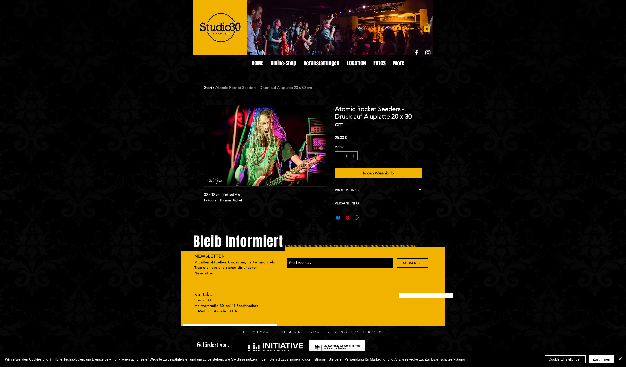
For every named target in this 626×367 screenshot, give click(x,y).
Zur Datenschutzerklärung (445, 359)
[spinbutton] (346, 156)
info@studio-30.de (222, 311)
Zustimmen (601, 359)
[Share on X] (366, 218)
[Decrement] (339, 156)
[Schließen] (620, 359)
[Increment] (354, 156)
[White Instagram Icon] (428, 52)
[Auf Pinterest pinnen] (347, 218)
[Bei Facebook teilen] (338, 218)
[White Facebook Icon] (416, 52)
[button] (427, 27)
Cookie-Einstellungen (565, 359)
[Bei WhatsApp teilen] (357, 218)
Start (208, 87)
